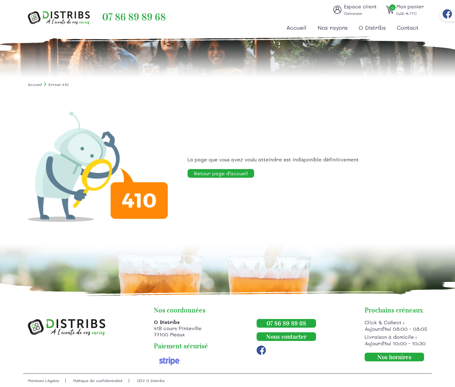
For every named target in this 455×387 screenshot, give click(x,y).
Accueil (296, 27)
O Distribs (372, 27)
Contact (407, 27)
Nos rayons (333, 27)
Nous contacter (286, 336)
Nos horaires (394, 357)
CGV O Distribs (151, 380)
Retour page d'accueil (221, 173)
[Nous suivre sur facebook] (447, 14)
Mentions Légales (43, 380)
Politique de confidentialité (98, 380)
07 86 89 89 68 (134, 17)
